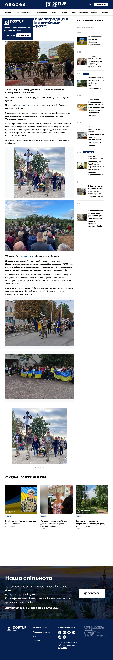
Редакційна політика (41, 632)
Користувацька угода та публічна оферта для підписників (67, 645)
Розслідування (41, 12)
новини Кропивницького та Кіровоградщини (94, 630)
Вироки (64, 12)
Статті (53, 12)
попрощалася (29, 105)
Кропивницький (23, 12)
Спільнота (101, 4)
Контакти (36, 641)
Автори (105, 12)
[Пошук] (90, 4)
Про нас (94, 12)
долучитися (91, 593)
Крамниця (83, 12)
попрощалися (26, 256)
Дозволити (23, 35)
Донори (36, 636)
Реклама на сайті (40, 627)
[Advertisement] (90, 276)
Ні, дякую (11, 35)
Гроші (73, 12)
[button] (35, 468)
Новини (8, 12)
